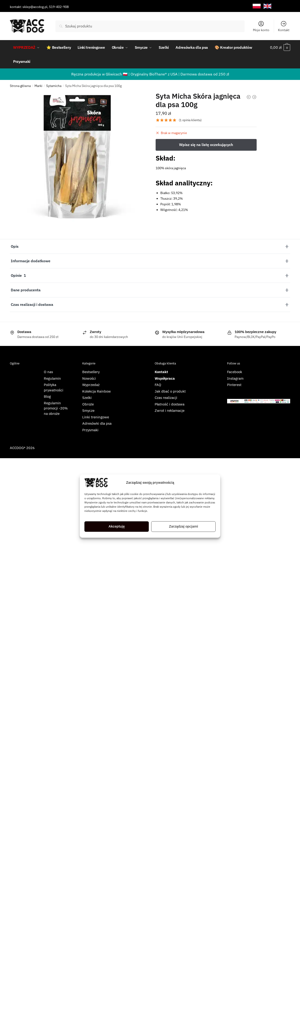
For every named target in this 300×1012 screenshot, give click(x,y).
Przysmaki (90, 430)
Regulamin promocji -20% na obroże (56, 408)
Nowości (89, 378)
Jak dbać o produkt (170, 391)
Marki (38, 86)
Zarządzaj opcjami (183, 526)
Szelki (87, 397)
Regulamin (52, 378)
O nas (48, 372)
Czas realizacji (166, 397)
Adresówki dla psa (97, 423)
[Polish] (256, 6)
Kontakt (283, 30)
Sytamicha (53, 86)
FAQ (158, 384)
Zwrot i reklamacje (169, 410)
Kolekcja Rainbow (96, 391)
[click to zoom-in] (77, 159)
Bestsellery (91, 372)
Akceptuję (117, 526)
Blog (47, 396)
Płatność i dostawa (169, 404)
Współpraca (165, 378)
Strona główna (20, 86)
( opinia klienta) (190, 120)
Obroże (88, 404)
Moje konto (261, 30)
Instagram (235, 378)
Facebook (234, 372)
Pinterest (234, 384)
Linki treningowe (95, 417)
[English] (267, 6)
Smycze (88, 410)
